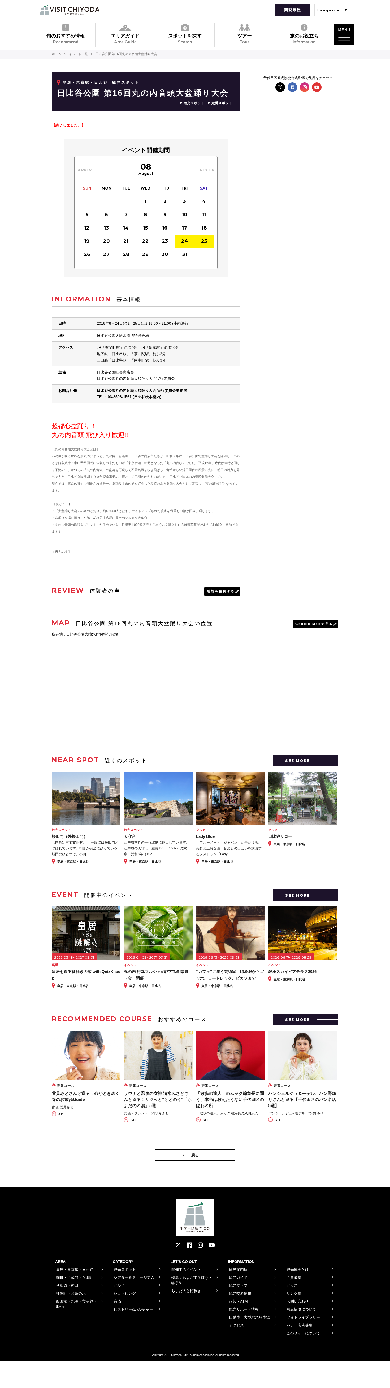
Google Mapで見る (314, 624)
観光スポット (194, 103)
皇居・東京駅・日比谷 (85, 82)
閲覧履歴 (292, 10)
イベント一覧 (78, 54)
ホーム (56, 54)
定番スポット (221, 103)
